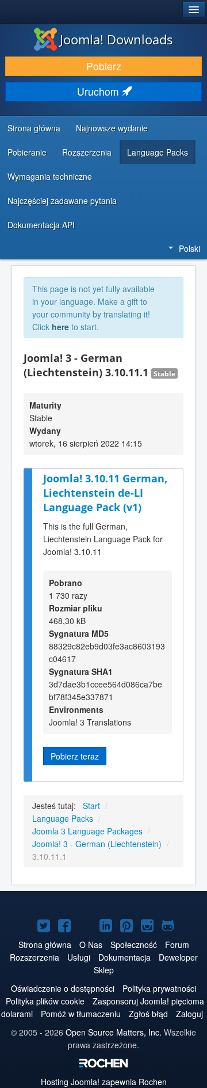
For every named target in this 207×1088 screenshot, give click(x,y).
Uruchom (99, 91)
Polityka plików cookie (45, 1001)
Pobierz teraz (75, 756)
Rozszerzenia (87, 152)
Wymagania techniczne (49, 176)
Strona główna (33, 128)
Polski (189, 248)
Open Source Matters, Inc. (114, 1032)
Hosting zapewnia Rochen (104, 1081)
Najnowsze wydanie (112, 128)
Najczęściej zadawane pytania (62, 200)
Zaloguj (189, 1013)
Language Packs (157, 152)
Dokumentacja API (41, 225)
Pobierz (103, 66)
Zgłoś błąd (148, 1013)
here (60, 327)
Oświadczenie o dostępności (62, 988)
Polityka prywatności (159, 988)
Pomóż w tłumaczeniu (81, 1013)
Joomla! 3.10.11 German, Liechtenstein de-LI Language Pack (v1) (105, 492)
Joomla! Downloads (116, 39)
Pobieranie (27, 152)
